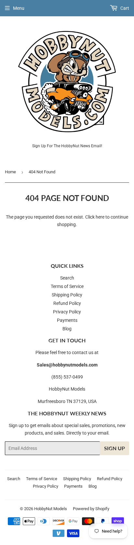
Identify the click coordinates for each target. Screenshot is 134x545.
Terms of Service (67, 286)
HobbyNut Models (50, 508)
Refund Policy (67, 303)
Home (10, 171)
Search (67, 277)
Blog (67, 328)
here (100, 217)
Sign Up (114, 448)
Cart (124, 8)
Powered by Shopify (91, 508)
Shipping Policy (67, 294)
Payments (67, 320)
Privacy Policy (67, 311)
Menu (18, 8)
